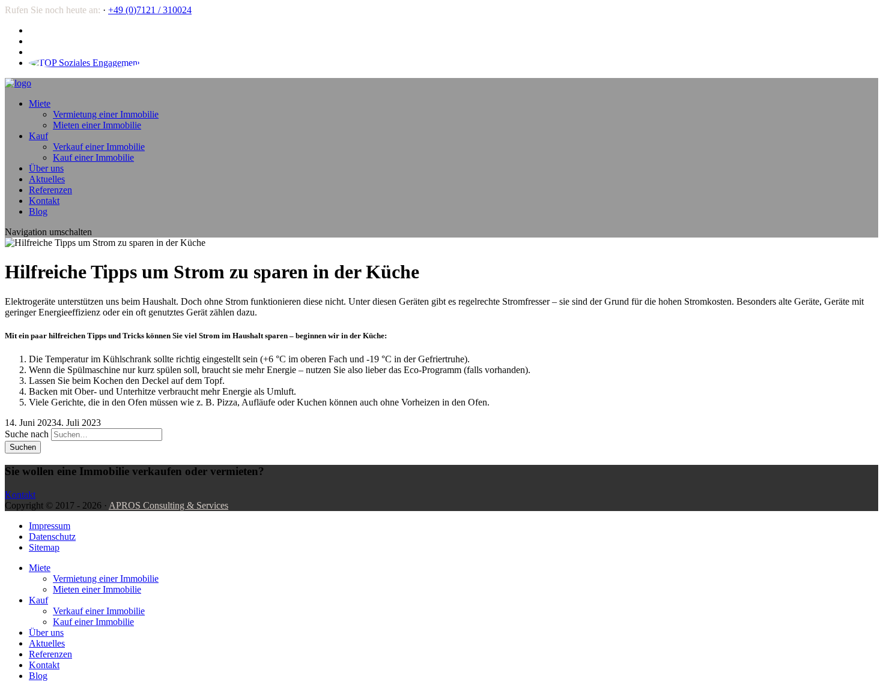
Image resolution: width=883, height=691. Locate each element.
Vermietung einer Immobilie (106, 114)
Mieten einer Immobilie (97, 125)
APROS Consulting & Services (168, 505)
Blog (38, 211)
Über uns (46, 168)
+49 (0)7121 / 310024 (150, 10)
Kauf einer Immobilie (93, 157)
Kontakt (44, 201)
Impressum (49, 526)
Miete (39, 103)
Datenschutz (52, 536)
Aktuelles (47, 179)
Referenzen (50, 190)
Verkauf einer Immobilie (99, 147)
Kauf (38, 136)
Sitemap (44, 547)
